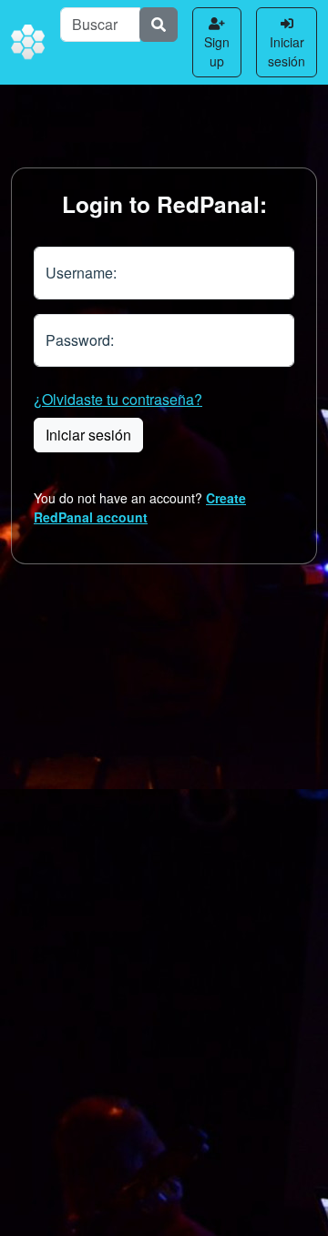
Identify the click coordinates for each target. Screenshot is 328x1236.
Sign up (217, 51)
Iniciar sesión (286, 51)
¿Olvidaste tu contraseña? (118, 399)
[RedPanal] (28, 43)
